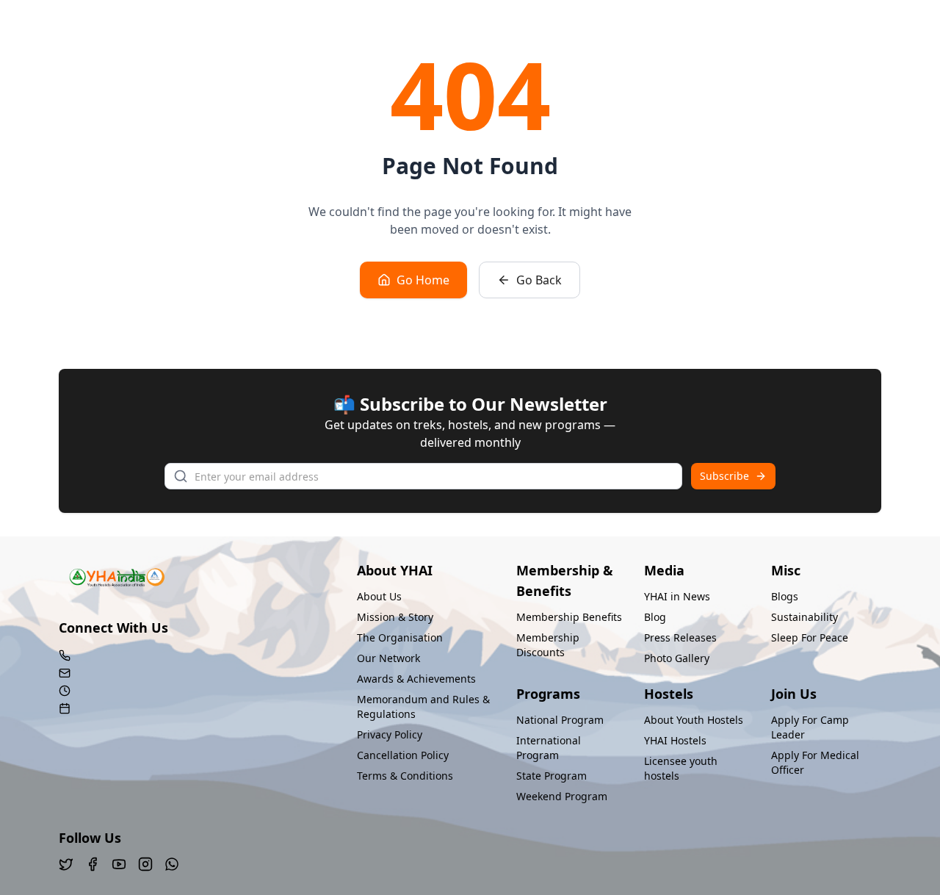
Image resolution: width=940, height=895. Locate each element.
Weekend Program (561, 796)
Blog (655, 617)
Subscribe (724, 476)
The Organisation (400, 637)
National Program (560, 720)
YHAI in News (677, 596)
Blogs (784, 596)
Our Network (388, 658)
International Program (548, 747)
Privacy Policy (389, 734)
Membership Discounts (547, 644)
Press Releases (680, 637)
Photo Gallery (676, 658)
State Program (551, 776)
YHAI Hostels (675, 740)
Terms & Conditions (405, 776)
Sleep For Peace (809, 637)
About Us (379, 596)
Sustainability (804, 617)
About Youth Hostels (693, 720)
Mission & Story (395, 617)
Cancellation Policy (403, 755)
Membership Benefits (569, 617)
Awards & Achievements (416, 679)
